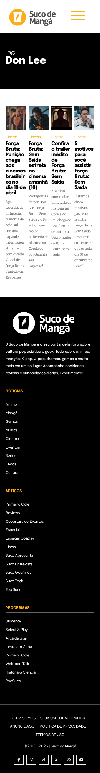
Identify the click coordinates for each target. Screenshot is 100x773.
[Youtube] (81, 760)
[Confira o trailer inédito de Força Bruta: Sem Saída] (61, 118)
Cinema (12, 137)
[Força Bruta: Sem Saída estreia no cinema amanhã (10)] (39, 118)
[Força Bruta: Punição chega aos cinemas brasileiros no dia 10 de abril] (16, 118)
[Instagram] (31, 760)
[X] (56, 760)
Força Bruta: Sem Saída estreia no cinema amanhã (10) (38, 165)
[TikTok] (44, 760)
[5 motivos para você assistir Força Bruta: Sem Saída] (84, 118)
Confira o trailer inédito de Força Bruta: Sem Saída (60, 163)
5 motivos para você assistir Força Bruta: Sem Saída (83, 165)
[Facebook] (19, 760)
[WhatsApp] (69, 760)
